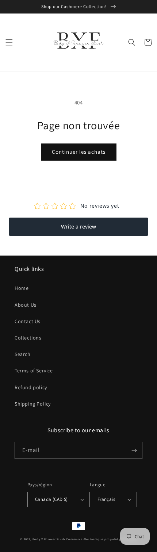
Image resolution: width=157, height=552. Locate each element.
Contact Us (28, 321)
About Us (26, 305)
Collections (28, 337)
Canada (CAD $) (51, 499)
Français (106, 499)
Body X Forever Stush (48, 539)
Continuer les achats (79, 151)
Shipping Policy (33, 403)
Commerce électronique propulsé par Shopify (101, 539)
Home (21, 288)
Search (23, 354)
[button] (9, 42)
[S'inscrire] (134, 450)
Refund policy (31, 387)
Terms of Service (34, 370)
